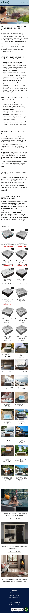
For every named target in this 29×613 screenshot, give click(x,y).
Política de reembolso (14, 604)
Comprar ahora (14, 518)
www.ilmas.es (8, 211)
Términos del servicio (14, 600)
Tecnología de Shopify (14, 611)
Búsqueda (14, 590)
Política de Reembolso (14, 597)
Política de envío (14, 593)
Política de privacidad (14, 595)
